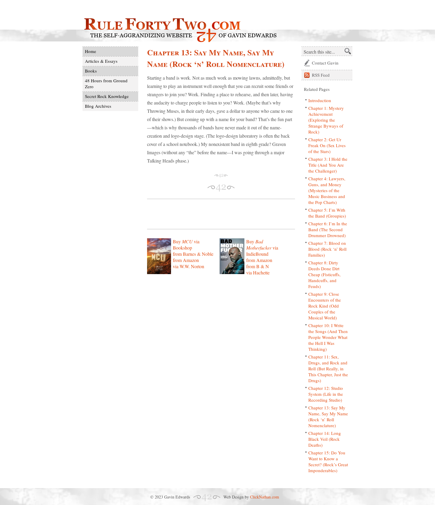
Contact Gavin (325, 63)
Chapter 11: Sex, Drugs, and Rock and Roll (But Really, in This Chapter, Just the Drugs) (328, 368)
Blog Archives (98, 106)
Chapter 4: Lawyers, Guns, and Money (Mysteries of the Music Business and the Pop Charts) (326, 190)
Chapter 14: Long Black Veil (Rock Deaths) (324, 439)
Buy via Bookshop (186, 244)
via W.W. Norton (188, 266)
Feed (321, 75)
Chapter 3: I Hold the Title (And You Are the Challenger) (327, 165)
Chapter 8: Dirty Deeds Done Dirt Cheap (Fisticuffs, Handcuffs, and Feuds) (324, 274)
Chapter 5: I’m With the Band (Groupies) (327, 213)
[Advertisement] (216, 214)
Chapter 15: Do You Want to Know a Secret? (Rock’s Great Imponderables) (328, 461)
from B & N (257, 266)
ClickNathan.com (264, 497)
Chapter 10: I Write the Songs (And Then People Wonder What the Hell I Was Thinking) (328, 337)
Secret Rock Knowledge (107, 96)
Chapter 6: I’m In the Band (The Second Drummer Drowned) (327, 229)
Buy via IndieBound (262, 247)
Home (90, 51)
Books (91, 71)
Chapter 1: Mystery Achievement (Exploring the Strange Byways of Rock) (326, 120)
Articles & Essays (101, 61)
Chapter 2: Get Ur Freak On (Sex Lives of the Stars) (327, 145)
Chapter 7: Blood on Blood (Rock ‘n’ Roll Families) (327, 249)
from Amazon (186, 260)
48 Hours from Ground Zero (106, 83)
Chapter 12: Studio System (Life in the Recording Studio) (325, 394)
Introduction (319, 100)
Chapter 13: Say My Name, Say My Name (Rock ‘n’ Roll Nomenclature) (328, 416)
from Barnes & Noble (193, 254)
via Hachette (258, 272)
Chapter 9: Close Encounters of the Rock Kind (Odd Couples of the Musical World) (324, 306)
